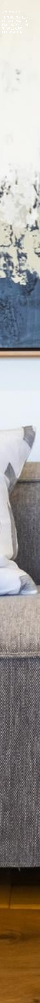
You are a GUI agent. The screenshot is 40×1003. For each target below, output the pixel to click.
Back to (11, 12)
